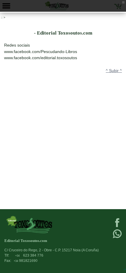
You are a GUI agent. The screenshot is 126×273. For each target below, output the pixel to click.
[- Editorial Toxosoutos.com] (50, 224)
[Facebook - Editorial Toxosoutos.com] (117, 226)
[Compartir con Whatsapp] (117, 237)
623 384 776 (29, 255)
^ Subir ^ (114, 70)
